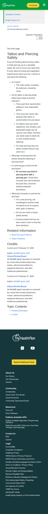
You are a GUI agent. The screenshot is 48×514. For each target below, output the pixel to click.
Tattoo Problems (18, 239)
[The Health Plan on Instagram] (27, 348)
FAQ (7, 437)
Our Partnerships (12, 379)
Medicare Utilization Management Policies (21, 477)
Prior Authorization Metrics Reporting (19, 480)
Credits (15, 315)
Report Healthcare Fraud (24, 362)
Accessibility (10, 447)
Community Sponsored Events (17, 401)
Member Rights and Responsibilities (19, 471)
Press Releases (12, 413)
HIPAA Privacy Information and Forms (20, 459)
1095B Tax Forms (12, 489)
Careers (9, 382)
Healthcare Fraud (12, 453)
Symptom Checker (13, 14)
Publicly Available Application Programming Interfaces (22, 421)
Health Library (13, 26)
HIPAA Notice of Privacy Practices (19, 456)
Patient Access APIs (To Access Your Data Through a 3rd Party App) (22, 426)
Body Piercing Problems (22, 235)
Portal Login (33, 5)
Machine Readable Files (15, 474)
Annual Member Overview (16, 468)
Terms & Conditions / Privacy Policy (19, 465)
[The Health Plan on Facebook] (16, 348)
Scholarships (10, 392)
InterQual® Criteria (13, 492)
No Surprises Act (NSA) (15, 486)
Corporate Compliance (14, 450)
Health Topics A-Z (12, 20)
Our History (10, 376)
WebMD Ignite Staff (21, 281)
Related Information (20, 311)
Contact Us (10, 434)
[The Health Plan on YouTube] (33, 348)
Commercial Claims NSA (15, 483)
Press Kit (9, 410)
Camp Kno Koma (12, 398)
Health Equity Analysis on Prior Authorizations (23, 495)
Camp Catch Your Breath (15, 395)
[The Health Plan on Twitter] (22, 348)
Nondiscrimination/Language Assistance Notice (23, 462)
